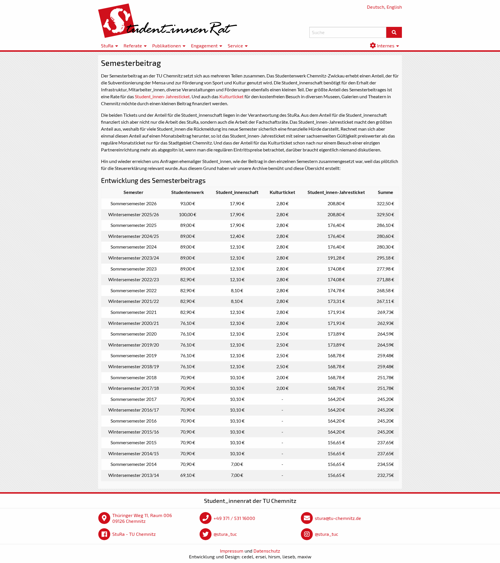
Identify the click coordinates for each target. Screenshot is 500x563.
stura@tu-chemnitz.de (338, 518)
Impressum (231, 550)
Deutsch (375, 7)
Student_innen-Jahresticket (162, 96)
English (394, 7)
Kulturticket (231, 96)
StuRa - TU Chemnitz (134, 534)
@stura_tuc (225, 534)
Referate (133, 45)
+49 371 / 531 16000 (234, 518)
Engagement (204, 45)
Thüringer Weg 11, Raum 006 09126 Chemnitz (142, 518)
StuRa (107, 45)
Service (235, 45)
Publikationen (166, 45)
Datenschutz (266, 550)
